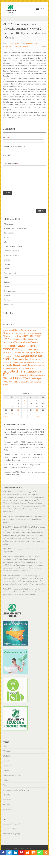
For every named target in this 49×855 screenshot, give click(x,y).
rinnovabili (21, 376)
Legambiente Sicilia (22, 357)
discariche (8, 342)
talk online (25, 382)
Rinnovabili (8, 282)
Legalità (7, 264)
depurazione (15, 339)
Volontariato (8, 305)
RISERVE (7, 794)
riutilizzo (31, 375)
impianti (33, 349)
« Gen (5, 417)
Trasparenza (7, 809)
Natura (6, 269)
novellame (6, 363)
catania (18, 333)
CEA (5, 746)
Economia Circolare (11, 251)
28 (12, 413)
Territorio (7, 300)
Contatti (6, 760)
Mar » (37, 417)
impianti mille (10, 352)
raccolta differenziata (19, 371)
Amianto (25, 330)
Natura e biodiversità (26, 359)
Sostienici (6, 804)
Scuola (6, 287)
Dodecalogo (22, 342)
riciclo (38, 372)
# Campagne (9, 224)
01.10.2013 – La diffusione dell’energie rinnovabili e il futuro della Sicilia (24, 434)
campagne (32, 330)
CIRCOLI (6, 756)
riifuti (15, 376)
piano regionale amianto (20, 363)
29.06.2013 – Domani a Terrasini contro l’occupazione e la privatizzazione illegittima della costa (23, 457)
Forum (26, 350)
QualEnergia (13, 369)
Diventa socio (8, 765)
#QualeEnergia (8, 330)
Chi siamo (7, 751)
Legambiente (36, 352)
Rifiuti (6, 278)
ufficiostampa (32, 43)
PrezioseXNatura (24, 365)
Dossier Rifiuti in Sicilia (12, 775)
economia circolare (11, 255)
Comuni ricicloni (12, 336)
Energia (7, 260)
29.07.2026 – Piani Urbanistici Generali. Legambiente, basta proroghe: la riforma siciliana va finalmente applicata (24, 519)
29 (18, 413)
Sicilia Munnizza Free (19, 378)
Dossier (34, 342)
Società (7, 296)
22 (18, 410)
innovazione (22, 353)
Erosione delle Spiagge (11, 833)
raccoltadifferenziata (27, 368)
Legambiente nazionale (11, 823)
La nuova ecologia (10, 828)
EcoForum (10, 346)
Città (5, 242)
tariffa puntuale (36, 382)
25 (37, 410)
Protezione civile (10, 273)
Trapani (6, 385)
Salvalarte (7, 799)
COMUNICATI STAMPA (20, 46)
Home (5, 785)
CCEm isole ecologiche (31, 333)
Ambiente (8, 46)
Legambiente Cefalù (11, 356)
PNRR (33, 363)
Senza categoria (10, 291)
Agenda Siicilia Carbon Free (15, 228)
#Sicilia (16, 330)
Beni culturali (9, 233)
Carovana (8, 333)
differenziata (29, 339)
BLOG (6, 237)
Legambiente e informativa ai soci (16, 790)
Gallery (6, 780)
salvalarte (40, 376)
